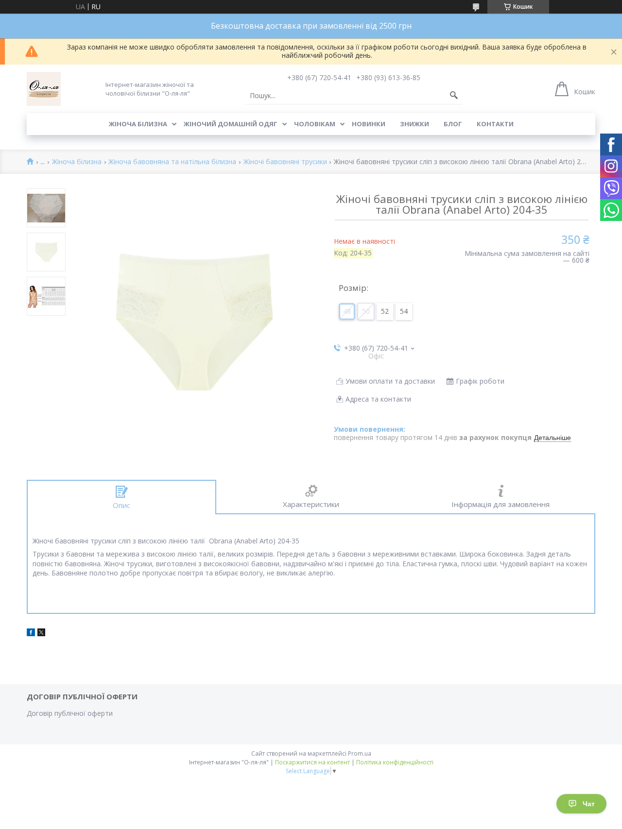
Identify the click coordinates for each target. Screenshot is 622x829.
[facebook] (31, 633)
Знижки (414, 123)
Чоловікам (314, 123)
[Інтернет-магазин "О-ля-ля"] (44, 89)
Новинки (368, 123)
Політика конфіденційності (394, 762)
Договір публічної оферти (70, 713)
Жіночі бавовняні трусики (285, 162)
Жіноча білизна (138, 123)
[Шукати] (454, 95)
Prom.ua (359, 753)
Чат (589, 804)
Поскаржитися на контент (312, 762)
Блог (453, 123)
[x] (41, 633)
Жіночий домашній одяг (230, 123)
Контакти (495, 123)
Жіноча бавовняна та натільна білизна (172, 162)
